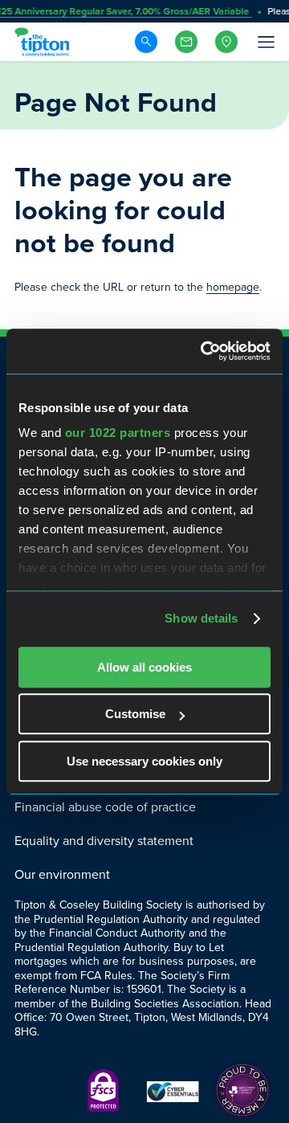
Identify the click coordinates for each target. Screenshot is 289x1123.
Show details (201, 618)
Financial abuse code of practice (105, 807)
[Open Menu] (265, 41)
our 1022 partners (118, 432)
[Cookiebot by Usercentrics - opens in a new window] (204, 351)
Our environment (62, 874)
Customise (135, 714)
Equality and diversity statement (103, 840)
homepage (232, 287)
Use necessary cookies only (144, 761)
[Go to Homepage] (44, 41)
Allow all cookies (144, 667)
